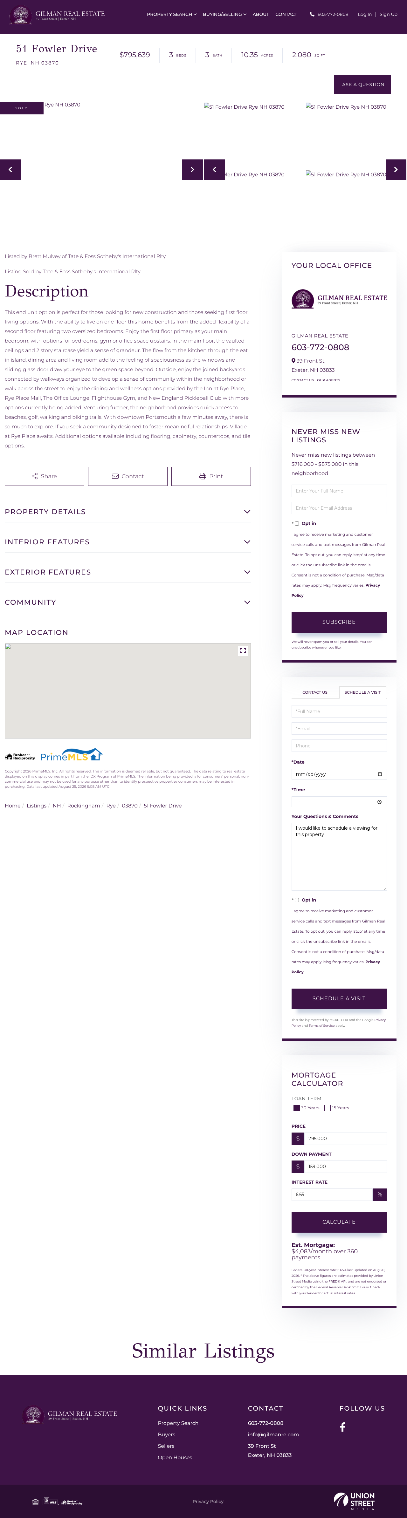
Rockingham (83, 806)
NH (57, 806)
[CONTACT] (362, 84)
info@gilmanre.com (273, 1435)
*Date (298, 762)
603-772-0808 (333, 14)
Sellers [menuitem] (166, 1446)
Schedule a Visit (363, 692)
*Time (298, 790)
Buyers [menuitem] (166, 1435)
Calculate (339, 1222)
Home (13, 806)
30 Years (310, 1108)
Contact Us (303, 380)
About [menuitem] (261, 14)
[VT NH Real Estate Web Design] (354, 1501)
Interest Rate (310, 1182)
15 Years (340, 1108)
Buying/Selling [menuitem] (222, 14)
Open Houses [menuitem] (175, 1458)
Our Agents (328, 380)
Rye (111, 806)
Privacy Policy (208, 1501)
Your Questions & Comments (325, 816)
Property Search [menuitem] (169, 14)
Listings (36, 806)
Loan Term (307, 1098)
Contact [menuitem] (286, 14)
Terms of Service (322, 1026)
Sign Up (388, 14)
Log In (365, 14)
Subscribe (339, 622)
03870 (130, 806)
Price (299, 1126)
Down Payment (312, 1154)
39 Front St (270, 1451)
